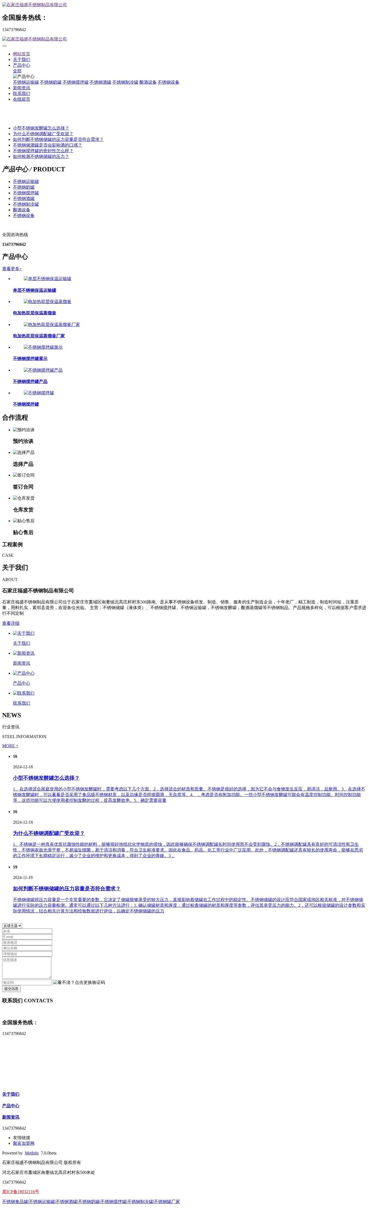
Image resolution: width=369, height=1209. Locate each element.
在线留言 (21, 99)
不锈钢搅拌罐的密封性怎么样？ (43, 150)
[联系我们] (24, 693)
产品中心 (21, 65)
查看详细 (10, 623)
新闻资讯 (21, 88)
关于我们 (21, 59)
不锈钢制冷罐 (125, 82)
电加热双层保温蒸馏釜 (34, 313)
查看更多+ (12, 268)
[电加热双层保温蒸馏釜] (47, 301)
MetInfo (32, 1153)
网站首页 (21, 54)
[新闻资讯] (24, 653)
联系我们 (21, 93)
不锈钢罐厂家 (167, 1201)
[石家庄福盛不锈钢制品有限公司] (184, 5)
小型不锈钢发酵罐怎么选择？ (41, 128)
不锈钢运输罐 (26, 82)
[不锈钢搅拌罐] (39, 392)
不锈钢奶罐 (51, 82)
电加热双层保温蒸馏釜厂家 (39, 336)
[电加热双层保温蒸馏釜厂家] (52, 324)
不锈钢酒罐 (100, 82)
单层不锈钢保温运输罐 (34, 290)
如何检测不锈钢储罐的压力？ (41, 156)
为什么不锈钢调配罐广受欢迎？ (43, 133)
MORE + (10, 745)
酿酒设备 (148, 82)
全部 (17, 71)
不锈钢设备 (168, 82)
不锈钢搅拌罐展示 (30, 358)
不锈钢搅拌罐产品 (30, 381)
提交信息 (11, 989)
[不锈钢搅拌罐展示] (43, 347)
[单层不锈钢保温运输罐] (47, 278)
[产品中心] (24, 673)
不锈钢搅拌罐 (76, 82)
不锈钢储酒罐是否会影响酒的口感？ (47, 145)
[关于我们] (24, 633)
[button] (79, 983)
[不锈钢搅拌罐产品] (43, 370)
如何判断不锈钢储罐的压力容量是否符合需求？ (58, 139)
